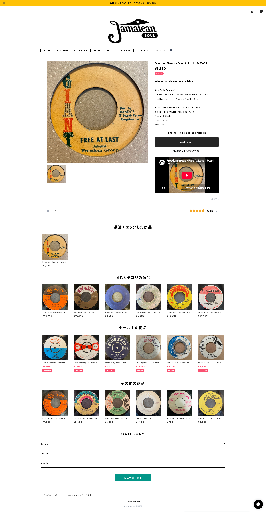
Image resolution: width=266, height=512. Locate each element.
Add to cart (187, 142)
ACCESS (125, 50)
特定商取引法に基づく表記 (79, 495)
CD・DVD (46, 453)
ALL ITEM (62, 50)
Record (44, 444)
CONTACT (142, 50)
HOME (47, 50)
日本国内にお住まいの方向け (187, 151)
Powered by (130, 506)
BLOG (97, 50)
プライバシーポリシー (53, 495)
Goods (44, 462)
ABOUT (111, 50)
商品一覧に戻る (133, 477)
